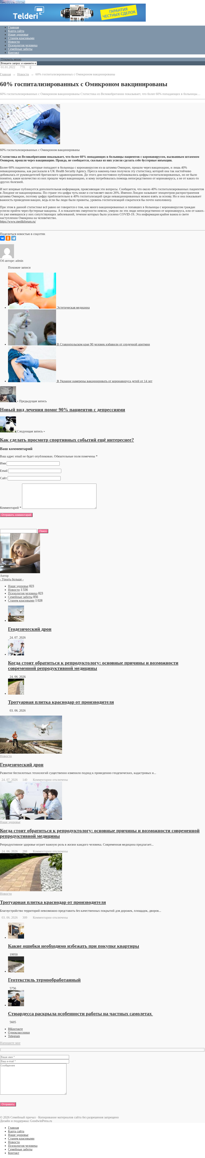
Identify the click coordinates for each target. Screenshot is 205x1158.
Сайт (3, 478)
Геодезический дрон (29, 629)
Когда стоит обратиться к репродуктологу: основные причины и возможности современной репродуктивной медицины (93, 665)
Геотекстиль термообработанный (44, 979)
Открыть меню (10, 59)
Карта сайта (16, 31)
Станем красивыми (21, 38)
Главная (13, 27)
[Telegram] (13, 238)
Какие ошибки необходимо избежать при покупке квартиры (73, 946)
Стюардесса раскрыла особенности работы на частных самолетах (80, 1013)
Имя (3, 463)
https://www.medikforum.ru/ (18, 221)
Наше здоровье (18, 34)
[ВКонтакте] (2, 238)
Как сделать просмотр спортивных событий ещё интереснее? (67, 439)
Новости (14, 41)
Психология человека (22, 45)
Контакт (13, 52)
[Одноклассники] (8, 238)
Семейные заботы (20, 49)
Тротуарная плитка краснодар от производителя (61, 702)
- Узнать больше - (12, 579)
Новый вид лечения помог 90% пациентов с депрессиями (62, 409)
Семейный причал (12, 1)
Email (3, 470)
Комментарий (10, 507)
